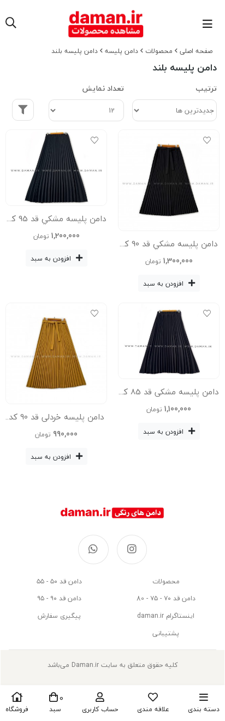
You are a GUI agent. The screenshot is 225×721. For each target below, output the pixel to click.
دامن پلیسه (121, 51)
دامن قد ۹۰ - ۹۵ (59, 598)
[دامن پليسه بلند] (112, 513)
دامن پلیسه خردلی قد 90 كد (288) (56, 419)
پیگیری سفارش (59, 616)
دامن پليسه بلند (74, 51)
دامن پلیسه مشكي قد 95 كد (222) (56, 220)
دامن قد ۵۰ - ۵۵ (59, 581)
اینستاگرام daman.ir (165, 616)
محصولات (159, 51)
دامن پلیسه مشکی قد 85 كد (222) (168, 394)
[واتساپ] (93, 549)
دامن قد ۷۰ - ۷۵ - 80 (166, 598)
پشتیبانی (165, 633)
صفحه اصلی (196, 51)
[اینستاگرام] (132, 549)
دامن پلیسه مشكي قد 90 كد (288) (168, 246)
